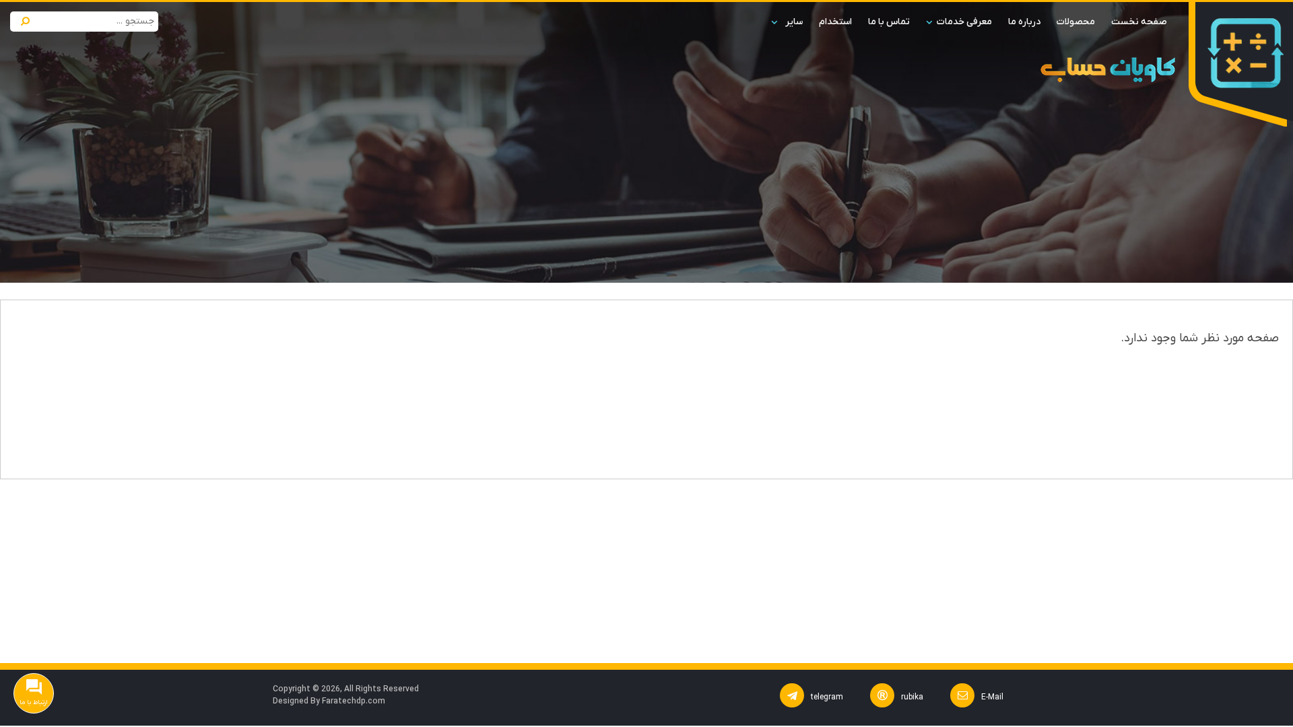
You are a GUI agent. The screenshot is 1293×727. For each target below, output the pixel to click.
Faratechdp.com (353, 701)
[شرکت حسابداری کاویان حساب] (1245, 52)
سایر (794, 21)
